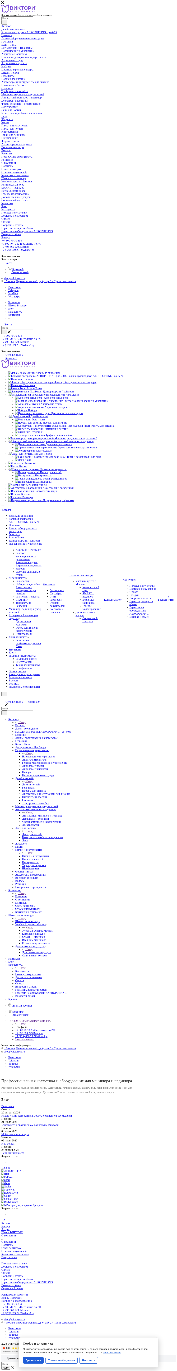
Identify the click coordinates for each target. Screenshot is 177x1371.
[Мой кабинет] (2, 698)
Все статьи (7, 1106)
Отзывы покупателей (14, 1251)
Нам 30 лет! (8, 1143)
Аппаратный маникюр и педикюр (42, 815)
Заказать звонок (24, 1039)
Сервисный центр (12, 1288)
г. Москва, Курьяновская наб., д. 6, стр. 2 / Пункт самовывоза (40, 281)
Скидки (6, 1272)
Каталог (20, 725)
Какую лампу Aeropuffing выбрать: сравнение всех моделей (36, 1115)
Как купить (22, 971)
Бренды (5, 1226)
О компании (8, 1235)
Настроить (88, 1360)
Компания (21, 896)
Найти (6, 1368)
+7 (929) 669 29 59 (17, 249)
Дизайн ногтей (31, 784)
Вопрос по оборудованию (16, 1300)
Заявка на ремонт (11, 1297)
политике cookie (112, 1352)
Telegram (13, 290)
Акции (5, 1229)
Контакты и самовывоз (15, 1254)
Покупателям (9, 1257)
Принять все (33, 1360)
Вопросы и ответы (12, 1275)
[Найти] (4, 22)
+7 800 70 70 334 (12, 240)
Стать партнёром (11, 1247)
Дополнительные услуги (36, 952)
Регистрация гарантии (14, 1294)
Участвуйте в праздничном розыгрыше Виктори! (30, 1124)
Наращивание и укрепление (38, 756)
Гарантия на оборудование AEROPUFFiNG (27, 1282)
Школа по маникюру (27, 921)
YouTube (13, 293)
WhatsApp (14, 296)
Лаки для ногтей (32, 834)
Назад (22, 722)
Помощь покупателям (14, 1263)
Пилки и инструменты (35, 856)
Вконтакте (14, 287)
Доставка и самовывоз (14, 1266)
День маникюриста (12, 1152)
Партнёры (7, 1244)
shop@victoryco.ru (14, 278)
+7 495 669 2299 (15, 246)
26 (9, 1167)
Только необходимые (61, 1360)
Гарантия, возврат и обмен (17, 1279)
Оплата (5, 1269)
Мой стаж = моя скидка (15, 1134)
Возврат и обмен (11, 1285)
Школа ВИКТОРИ (12, 1232)
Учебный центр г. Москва (37, 930)
